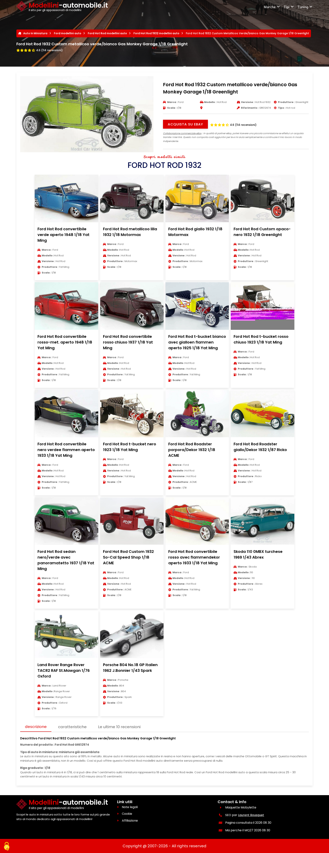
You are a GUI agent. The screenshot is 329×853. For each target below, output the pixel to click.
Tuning (302, 7)
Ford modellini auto (67, 33)
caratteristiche (72, 726)
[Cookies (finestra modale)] (6, 846)
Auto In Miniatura (35, 33)
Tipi (286, 7)
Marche (270, 7)
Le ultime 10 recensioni (119, 726)
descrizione (36, 726)
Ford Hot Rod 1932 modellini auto (156, 33)
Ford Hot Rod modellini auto (107, 33)
